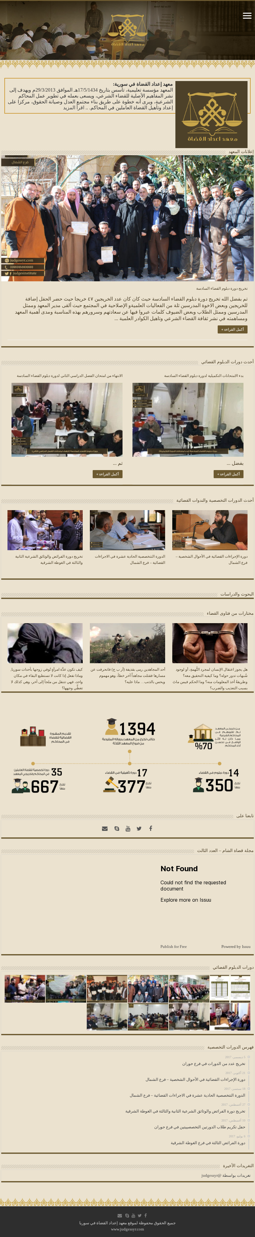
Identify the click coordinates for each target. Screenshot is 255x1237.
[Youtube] (128, 829)
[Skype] (117, 829)
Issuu (246, 946)
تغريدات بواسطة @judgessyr (226, 1175)
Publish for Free (173, 946)
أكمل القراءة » (232, 329)
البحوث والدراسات (237, 594)
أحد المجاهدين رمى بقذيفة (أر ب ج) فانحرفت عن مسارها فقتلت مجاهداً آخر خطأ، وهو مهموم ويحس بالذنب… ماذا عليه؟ (127, 675)
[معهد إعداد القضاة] (127, 29)
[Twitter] (139, 829)
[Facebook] (150, 829)
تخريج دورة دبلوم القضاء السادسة (222, 288)
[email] (105, 829)
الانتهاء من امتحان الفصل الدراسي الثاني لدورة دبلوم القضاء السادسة (70, 376)
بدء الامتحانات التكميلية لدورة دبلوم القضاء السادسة (203, 376)
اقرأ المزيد (73, 107)
